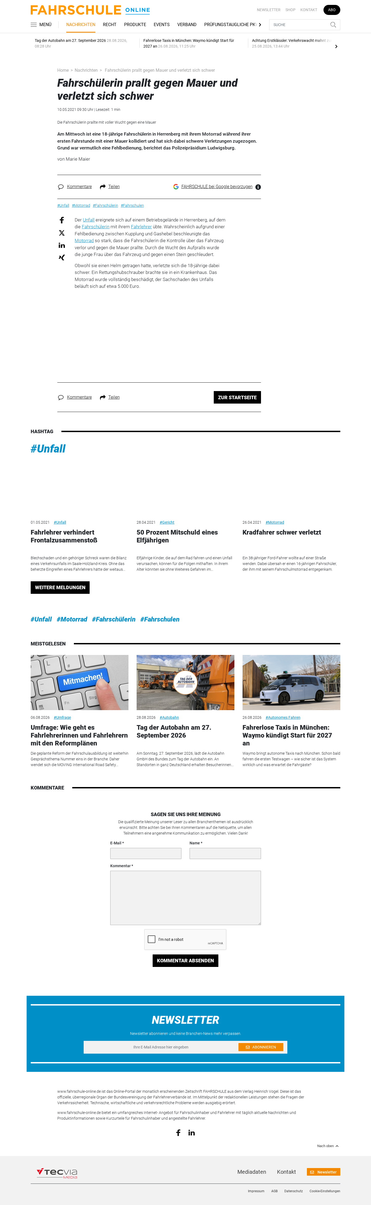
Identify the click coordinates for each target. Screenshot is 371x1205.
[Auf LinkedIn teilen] (62, 245)
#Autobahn (169, 717)
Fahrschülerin (95, 226)
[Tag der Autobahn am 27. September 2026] (185, 682)
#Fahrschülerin (114, 619)
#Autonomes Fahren (283, 717)
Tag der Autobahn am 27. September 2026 (174, 731)
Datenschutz (293, 1191)
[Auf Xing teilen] (62, 257)
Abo (332, 10)
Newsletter (269, 10)
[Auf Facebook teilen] (62, 220)
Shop (290, 10)
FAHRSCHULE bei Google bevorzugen (217, 186)
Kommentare (79, 186)
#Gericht (167, 522)
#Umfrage (62, 717)
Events (162, 24)
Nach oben (325, 1146)
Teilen (114, 186)
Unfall (89, 220)
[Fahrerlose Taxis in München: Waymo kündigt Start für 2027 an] (291, 682)
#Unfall (48, 448)
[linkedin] (191, 1132)
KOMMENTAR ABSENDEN (185, 960)
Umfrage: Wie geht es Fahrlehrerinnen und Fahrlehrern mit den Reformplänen (79, 735)
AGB (274, 1191)
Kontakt (308, 10)
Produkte (135, 24)
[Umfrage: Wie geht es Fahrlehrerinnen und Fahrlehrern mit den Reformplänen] (79, 682)
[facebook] (178, 1132)
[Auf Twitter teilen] (62, 233)
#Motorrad (275, 522)
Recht (110, 24)
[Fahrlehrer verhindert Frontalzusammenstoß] (79, 487)
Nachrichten (80, 24)
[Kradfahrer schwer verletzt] (291, 487)
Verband (187, 24)
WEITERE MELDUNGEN (60, 587)
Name (195, 843)
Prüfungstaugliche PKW (231, 24)
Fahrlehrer (141, 226)
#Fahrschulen (160, 619)
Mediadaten (251, 1172)
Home (63, 70)
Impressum (256, 1191)
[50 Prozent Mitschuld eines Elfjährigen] (185, 487)
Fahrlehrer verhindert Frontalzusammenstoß (64, 536)
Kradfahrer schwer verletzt (282, 532)
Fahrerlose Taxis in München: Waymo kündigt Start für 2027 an (287, 735)
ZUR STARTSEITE (237, 397)
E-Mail (115, 843)
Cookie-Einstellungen (325, 1191)
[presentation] (336, 46)
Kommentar (120, 866)
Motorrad (84, 240)
